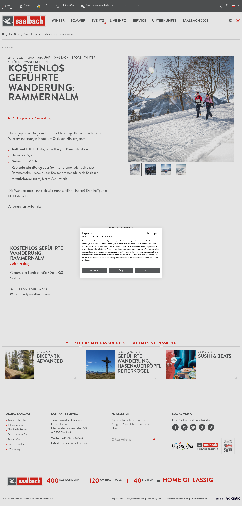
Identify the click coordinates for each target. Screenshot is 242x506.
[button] (87, 234)
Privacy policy (153, 233)
